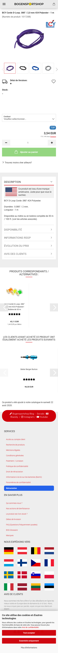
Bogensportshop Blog (23, 413)
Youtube (44, 417)
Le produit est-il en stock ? (16, 514)
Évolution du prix (16, 245)
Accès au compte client (15, 439)
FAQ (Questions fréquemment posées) (21, 525)
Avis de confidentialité (30, 627)
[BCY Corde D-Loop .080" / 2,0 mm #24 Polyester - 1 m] (29, 38)
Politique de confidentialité (17, 466)
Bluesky (14, 417)
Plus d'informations (29, 648)
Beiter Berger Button (29, 369)
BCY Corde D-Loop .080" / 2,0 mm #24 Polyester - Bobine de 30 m (14, 306)
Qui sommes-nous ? (14, 503)
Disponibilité (13, 229)
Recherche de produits (15, 445)
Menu (4, 4)
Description (12, 181)
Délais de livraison (13, 519)
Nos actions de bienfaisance (18, 508)
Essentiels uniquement (29, 641)
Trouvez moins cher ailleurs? (18, 162)
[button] (6, 143)
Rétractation (11, 488)
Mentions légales (13, 450)
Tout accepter (29, 633)
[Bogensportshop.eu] (29, 4)
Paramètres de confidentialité (18, 482)
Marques (9, 535)
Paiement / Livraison (14, 461)
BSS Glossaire (12, 530)
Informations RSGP (17, 237)
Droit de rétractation (14, 472)
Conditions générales (15, 455)
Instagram (29, 417)
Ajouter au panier (29, 152)
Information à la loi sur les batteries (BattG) (24, 477)
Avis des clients (15, 253)
